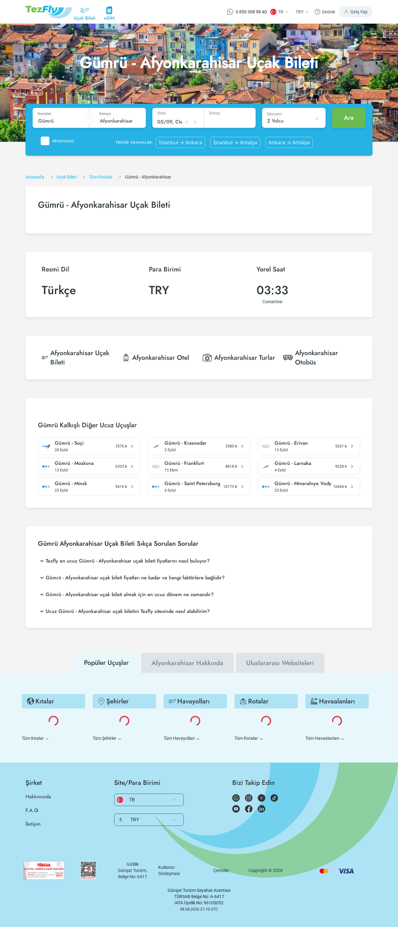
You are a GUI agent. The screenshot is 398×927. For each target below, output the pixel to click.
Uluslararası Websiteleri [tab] (280, 663)
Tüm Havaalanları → (325, 738)
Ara (349, 117)
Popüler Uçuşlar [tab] (106, 662)
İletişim (33, 823)
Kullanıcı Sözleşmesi (169, 870)
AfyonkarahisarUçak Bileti (79, 357)
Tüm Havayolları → (182, 738)
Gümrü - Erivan (291, 443)
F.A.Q (31, 810)
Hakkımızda (38, 796)
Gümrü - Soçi (69, 443)
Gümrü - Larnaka (293, 463)
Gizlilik (133, 864)
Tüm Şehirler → (107, 738)
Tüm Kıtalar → (35, 738)
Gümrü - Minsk (71, 483)
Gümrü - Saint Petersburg (192, 483)
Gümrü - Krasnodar (185, 443)
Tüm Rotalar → (248, 738)
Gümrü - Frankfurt (184, 463)
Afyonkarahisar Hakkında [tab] (187, 663)
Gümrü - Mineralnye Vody (303, 483)
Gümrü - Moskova (74, 463)
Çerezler (221, 870)
